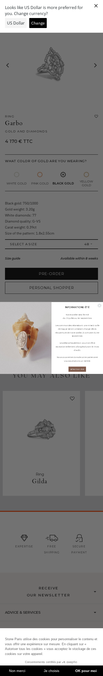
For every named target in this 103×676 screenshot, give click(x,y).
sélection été (77, 369)
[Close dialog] (99, 305)
